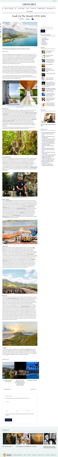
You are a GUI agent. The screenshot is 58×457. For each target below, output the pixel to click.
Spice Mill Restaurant (16, 215)
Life (15, 8)
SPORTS (43, 40)
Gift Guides (44, 42)
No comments (36, 19)
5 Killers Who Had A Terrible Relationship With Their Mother (50, 61)
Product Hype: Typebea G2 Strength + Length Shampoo (47, 164)
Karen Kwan (22, 18)
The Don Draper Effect (50, 73)
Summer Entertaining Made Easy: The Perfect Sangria (48, 143)
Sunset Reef (8, 200)
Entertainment (50, 8)
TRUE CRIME (44, 38)
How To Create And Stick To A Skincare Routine (48, 162)
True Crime (43, 122)
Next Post (33, 389)
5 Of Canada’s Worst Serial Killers (50, 51)
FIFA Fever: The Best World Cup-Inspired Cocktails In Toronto (48, 159)
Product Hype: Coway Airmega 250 (49, 155)
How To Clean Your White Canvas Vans (50, 78)
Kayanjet (28, 349)
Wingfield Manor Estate (22, 208)
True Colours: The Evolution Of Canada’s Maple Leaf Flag (50, 95)
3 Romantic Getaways (32, 380)
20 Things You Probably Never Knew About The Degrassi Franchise (50, 90)
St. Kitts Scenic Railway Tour (12, 298)
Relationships (30, 11)
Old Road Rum (22, 212)
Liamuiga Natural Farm (25, 306)
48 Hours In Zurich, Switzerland (7, 381)
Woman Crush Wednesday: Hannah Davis (50, 70)
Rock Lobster (30, 254)
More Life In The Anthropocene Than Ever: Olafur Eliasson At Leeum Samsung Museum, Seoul (20, 383)
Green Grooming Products (49, 56)
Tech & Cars (33, 8)
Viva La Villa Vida (49, 64)
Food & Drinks (21, 8)
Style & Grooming (8, 8)
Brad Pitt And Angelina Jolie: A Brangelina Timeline (50, 99)
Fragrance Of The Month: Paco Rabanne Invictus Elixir (48, 157)
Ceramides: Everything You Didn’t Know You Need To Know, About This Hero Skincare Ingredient (48, 140)
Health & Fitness (41, 8)
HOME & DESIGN (45, 39)
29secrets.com (45, 43)
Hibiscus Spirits (5, 216)
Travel (27, 8)
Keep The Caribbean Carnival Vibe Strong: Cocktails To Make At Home (48, 105)
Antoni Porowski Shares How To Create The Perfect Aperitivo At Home (48, 150)
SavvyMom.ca (44, 44)
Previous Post (7, 389)
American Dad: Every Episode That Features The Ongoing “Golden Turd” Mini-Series (48, 84)
